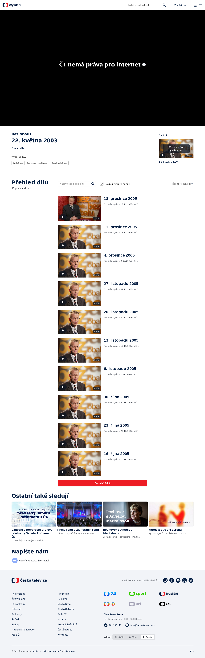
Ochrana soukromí (52, 651)
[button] (176, 150)
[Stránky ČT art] (135, 605)
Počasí (15, 619)
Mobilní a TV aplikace (23, 629)
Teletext (16, 609)
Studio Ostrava (66, 609)
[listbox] (133, 637)
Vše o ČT (16, 634)
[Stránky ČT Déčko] (109, 605)
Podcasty (17, 614)
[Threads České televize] (190, 580)
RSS (192, 651)
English (35, 651)
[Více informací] (144, 64)
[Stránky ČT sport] (137, 594)
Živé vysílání (18, 598)
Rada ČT (62, 614)
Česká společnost (59, 163)
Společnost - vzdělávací (37, 163)
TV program (18, 593)
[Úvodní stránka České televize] (29, 580)
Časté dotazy (65, 629)
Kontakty (63, 634)
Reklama (62, 598)
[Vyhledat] (93, 183)
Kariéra (62, 619)
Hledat (164, 5)
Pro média (63, 593)
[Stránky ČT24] (110, 594)
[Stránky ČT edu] (165, 605)
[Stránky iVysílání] (168, 594)
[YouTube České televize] (178, 580)
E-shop (15, 624)
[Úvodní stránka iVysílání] (15, 5)
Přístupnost (70, 651)
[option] (120, 637)
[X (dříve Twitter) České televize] (184, 580)
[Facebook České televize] (171, 580)
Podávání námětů (67, 624)
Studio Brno (64, 603)
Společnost (18, 163)
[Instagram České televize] (165, 580)
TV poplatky (18, 603)
